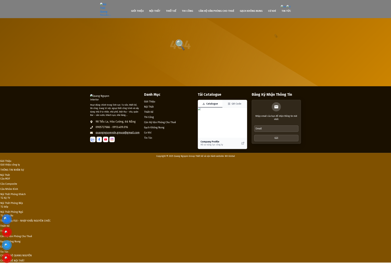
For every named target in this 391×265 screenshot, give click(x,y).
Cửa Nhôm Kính (9, 189)
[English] (283, 6)
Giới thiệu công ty (10, 164)
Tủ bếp (4, 206)
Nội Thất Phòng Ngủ (11, 211)
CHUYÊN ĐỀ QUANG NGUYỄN (16, 255)
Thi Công (187, 10)
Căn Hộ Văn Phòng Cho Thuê (216, 10)
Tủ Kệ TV (5, 197)
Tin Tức (286, 10)
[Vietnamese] (288, 6)
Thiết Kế (171, 10)
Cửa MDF (5, 178)
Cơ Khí (272, 10)
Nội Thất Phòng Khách (13, 194)
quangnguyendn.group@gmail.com (117, 132)
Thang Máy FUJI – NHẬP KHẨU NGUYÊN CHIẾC (25, 220)
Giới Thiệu (137, 10)
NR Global (230, 156)
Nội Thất (154, 10)
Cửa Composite (8, 183)
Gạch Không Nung (251, 10)
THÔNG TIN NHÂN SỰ (12, 169)
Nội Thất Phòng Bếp (11, 203)
